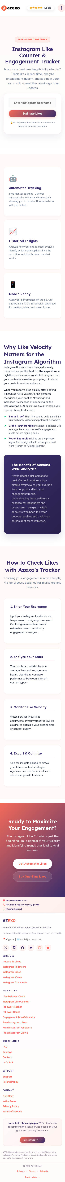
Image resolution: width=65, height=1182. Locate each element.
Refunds (44, 1171)
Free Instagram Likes (15, 1022)
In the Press (9, 1101)
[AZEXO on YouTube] (48, 948)
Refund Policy (10, 1081)
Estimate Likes (32, 113)
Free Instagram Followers (17, 1027)
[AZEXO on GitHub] (22, 948)
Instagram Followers (14, 966)
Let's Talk (8, 1062)
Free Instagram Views (15, 1032)
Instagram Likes (12, 972)
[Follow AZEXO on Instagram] (39, 948)
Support (7, 1076)
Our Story (8, 1096)
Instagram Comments (15, 982)
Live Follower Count (14, 996)
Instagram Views (12, 977)
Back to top (31, 1177)
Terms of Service (12, 1111)
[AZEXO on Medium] (31, 948)
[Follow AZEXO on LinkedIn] (14, 948)
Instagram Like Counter (16, 1001)
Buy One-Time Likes (32, 876)
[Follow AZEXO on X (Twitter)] (5, 948)
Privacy (21, 1171)
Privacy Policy (11, 1106)
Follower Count (11, 1012)
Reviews (7, 1052)
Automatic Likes (12, 961)
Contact (7, 1057)
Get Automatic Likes (33, 863)
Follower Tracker (12, 1006)
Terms (32, 1171)
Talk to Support (30, 1140)
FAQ (5, 1046)
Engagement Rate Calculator (19, 1017)
